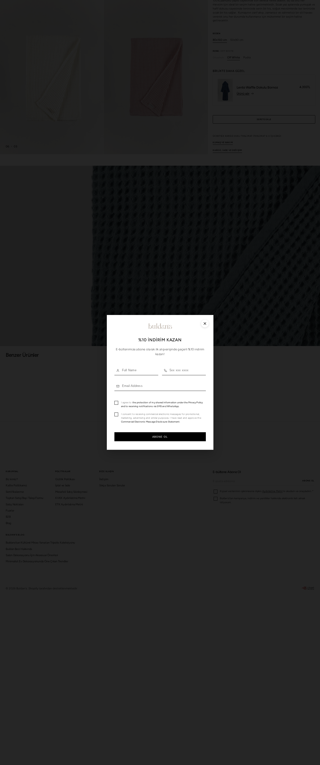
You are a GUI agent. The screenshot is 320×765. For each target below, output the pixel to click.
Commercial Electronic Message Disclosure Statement (150, 421)
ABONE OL (160, 437)
